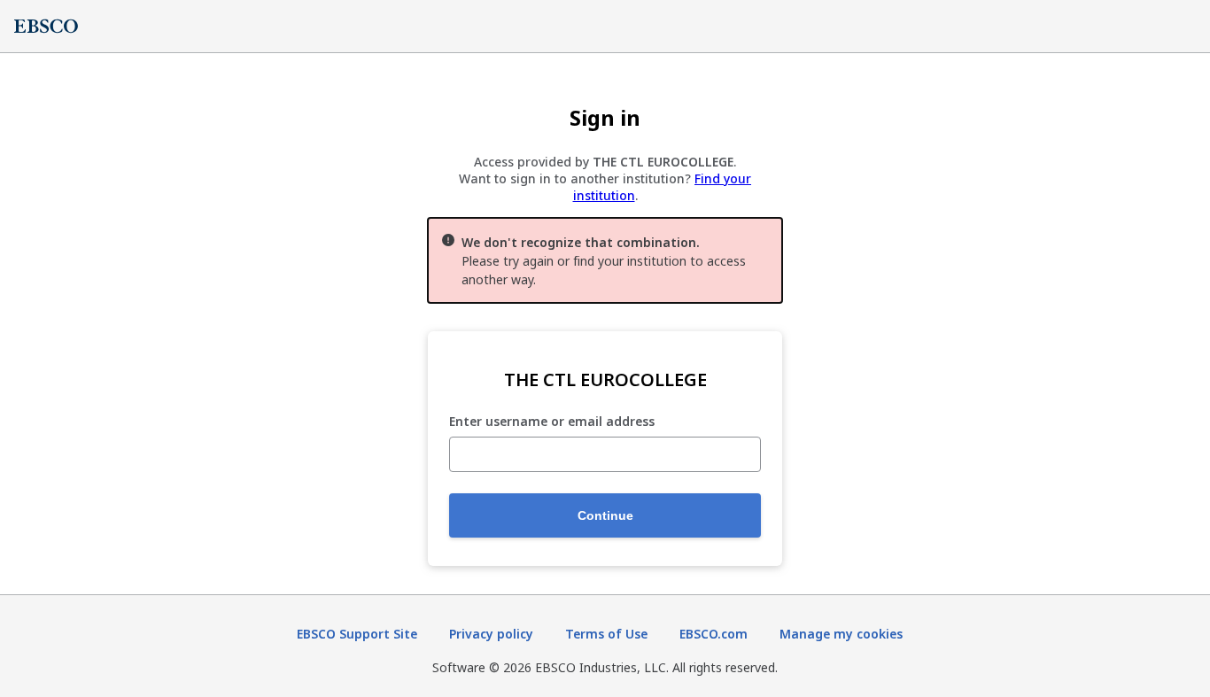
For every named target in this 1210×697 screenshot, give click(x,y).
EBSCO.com (713, 633)
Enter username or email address (552, 422)
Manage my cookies (841, 633)
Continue (605, 515)
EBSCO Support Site (357, 633)
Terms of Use (606, 633)
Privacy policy (491, 633)
